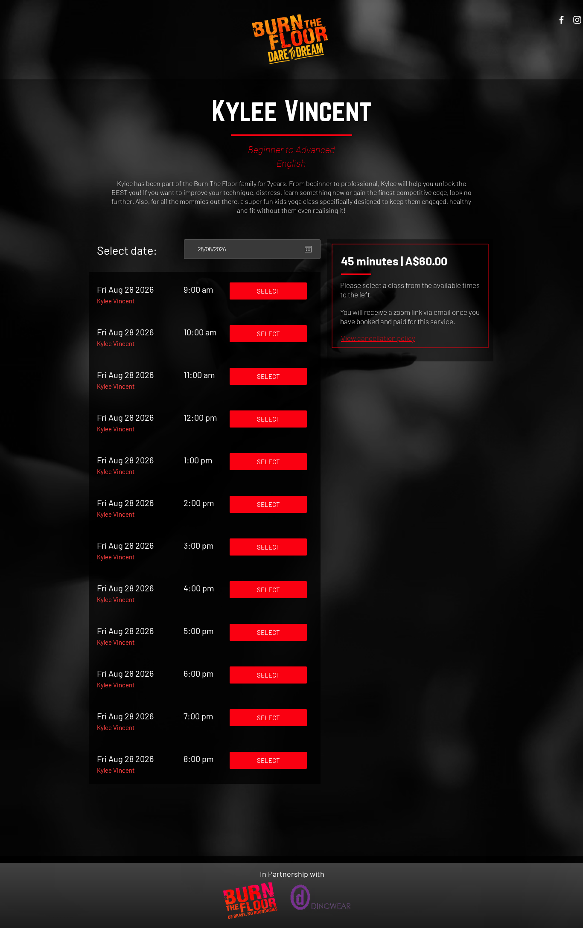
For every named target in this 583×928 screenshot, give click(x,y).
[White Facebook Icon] (561, 20)
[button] (378, 338)
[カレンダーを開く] (308, 249)
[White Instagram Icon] (577, 20)
